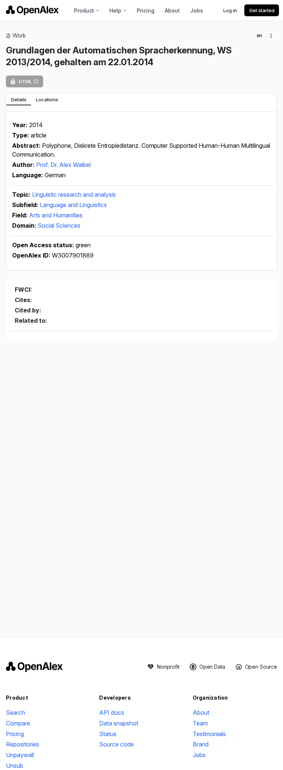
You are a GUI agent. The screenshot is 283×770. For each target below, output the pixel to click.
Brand (201, 744)
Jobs (196, 10)
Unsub (14, 765)
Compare (18, 723)
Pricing (145, 10)
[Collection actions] (271, 36)
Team (200, 723)
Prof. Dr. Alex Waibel (63, 164)
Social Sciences (59, 225)
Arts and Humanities (56, 215)
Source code (116, 744)
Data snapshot (118, 723)
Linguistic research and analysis (74, 194)
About (172, 10)
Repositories (22, 744)
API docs (111, 712)
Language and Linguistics (73, 205)
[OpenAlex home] (32, 10)
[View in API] (259, 36)
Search (15, 712)
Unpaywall (20, 755)
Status (107, 734)
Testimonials (209, 734)
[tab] (18, 99)
